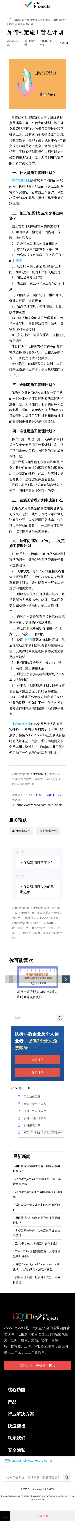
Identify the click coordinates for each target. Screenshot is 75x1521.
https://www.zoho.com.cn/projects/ (39, 805)
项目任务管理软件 (35, 1111)
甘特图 (28, 640)
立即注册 (38, 1060)
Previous (9, 979)
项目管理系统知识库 (38, 19)
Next (66, 979)
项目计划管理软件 (35, 1118)
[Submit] (66, 1477)
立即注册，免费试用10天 (37, 1365)
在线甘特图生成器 (35, 1103)
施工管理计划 (21, 181)
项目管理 (58, 19)
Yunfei (64, 42)
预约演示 (38, 1072)
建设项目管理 (21, 724)
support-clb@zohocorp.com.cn (33, 1460)
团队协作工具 (32, 1096)
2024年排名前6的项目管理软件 (43, 1132)
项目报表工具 (32, 1125)
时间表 (17, 261)
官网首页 (19, 19)
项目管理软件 (38, 774)
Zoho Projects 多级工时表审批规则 (37, 1243)
